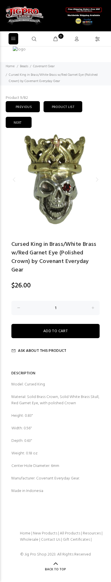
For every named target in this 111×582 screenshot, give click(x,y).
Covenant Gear (44, 66)
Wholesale (29, 539)
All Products (70, 533)
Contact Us (50, 539)
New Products (45, 533)
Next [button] (97, 179)
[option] (55, 179)
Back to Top (55, 569)
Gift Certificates (76, 539)
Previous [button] (14, 179)
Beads (24, 66)
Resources (92, 533)
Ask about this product (42, 351)
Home (10, 66)
